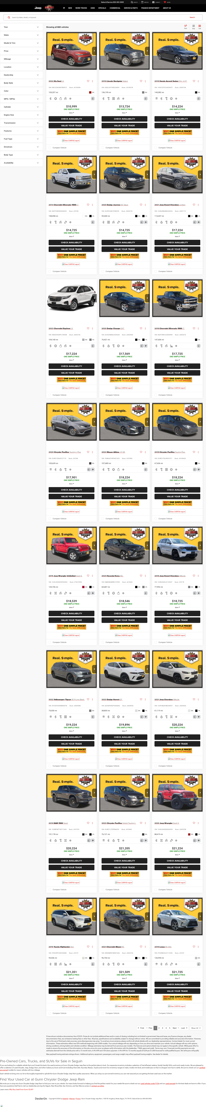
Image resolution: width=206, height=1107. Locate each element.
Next (175, 1028)
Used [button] (93, 8)
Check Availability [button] (71, 118)
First (141, 1028)
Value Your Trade (71, 125)
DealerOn (65, 1098)
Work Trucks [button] (81, 8)
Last (183, 1028)
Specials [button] (102, 8)
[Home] (64, 8)
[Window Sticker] (145, 222)
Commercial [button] (115, 8)
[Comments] (92, 98)
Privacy (78, 1098)
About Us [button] (167, 8)
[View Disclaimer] (70, 98)
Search (192, 17)
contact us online (97, 1086)
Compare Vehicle (59, 148)
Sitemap (72, 1098)
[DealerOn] (41, 1098)
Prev (149, 1028)
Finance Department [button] (150, 8)
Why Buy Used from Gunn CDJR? (21, 1089)
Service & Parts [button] (131, 8)
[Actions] (92, 81)
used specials (170, 1083)
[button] (94, 51)
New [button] (70, 8)
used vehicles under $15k (150, 1083)
